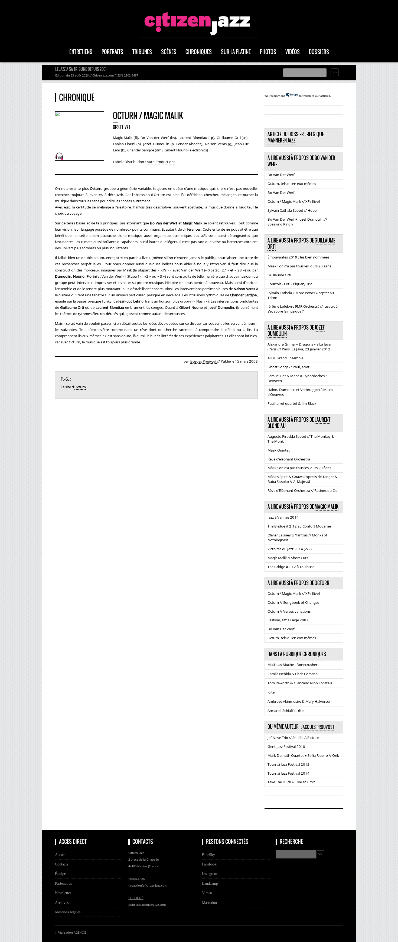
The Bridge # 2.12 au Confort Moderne (299, 526)
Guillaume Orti (279, 275)
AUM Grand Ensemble (285, 358)
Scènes (168, 52)
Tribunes (142, 52)
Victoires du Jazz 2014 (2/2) (289, 548)
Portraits (112, 52)
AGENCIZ (80, 932)
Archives (61, 902)
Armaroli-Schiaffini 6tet (286, 710)
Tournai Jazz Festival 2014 (288, 773)
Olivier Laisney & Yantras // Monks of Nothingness (297, 537)
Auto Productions (161, 161)
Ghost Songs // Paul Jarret (288, 366)
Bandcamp (210, 883)
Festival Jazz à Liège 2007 (287, 620)
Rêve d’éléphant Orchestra (288, 459)
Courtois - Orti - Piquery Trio (289, 283)
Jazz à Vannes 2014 (283, 517)
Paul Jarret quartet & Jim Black (291, 403)
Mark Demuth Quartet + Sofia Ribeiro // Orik (303, 755)
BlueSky (208, 855)
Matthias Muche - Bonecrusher (292, 664)
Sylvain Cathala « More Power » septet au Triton (300, 295)
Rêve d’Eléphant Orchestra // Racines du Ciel (302, 490)
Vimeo (207, 893)
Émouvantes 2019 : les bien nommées (298, 257)
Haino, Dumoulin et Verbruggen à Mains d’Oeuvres (300, 392)
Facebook (209, 864)
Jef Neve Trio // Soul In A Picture (293, 737)
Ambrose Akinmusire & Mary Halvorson (299, 701)
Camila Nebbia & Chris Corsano (292, 673)
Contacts (61, 864)
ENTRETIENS (80, 52)
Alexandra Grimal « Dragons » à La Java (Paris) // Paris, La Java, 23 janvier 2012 (299, 346)
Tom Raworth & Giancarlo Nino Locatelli (299, 683)
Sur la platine (236, 52)
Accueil (61, 855)
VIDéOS (292, 52)
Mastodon (209, 902)
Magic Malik (326, 506)
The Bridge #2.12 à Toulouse (290, 566)
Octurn (80, 386)
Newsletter (63, 893)
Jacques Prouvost (203, 361)
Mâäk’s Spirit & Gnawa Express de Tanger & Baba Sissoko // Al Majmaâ (302, 479)
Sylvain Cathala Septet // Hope (292, 210)
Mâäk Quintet (278, 450)
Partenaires (63, 883)
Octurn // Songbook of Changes (293, 602)
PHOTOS (268, 52)
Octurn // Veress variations (289, 611)
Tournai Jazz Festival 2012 (288, 764)
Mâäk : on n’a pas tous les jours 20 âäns (299, 266)
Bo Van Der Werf (281, 174)
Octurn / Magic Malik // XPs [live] (293, 201)
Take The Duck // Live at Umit (291, 782)
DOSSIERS (319, 52)
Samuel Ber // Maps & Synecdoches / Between (297, 378)
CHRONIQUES (198, 52)
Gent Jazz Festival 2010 (286, 746)
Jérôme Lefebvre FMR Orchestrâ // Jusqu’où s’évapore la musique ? (302, 309)
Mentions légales (67, 912)
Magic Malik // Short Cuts (287, 557)
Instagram (209, 873)
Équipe (60, 873)
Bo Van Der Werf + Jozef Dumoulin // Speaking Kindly (297, 222)
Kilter (271, 692)
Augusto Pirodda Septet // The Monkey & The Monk (300, 439)
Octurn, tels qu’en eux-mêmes (291, 183)
